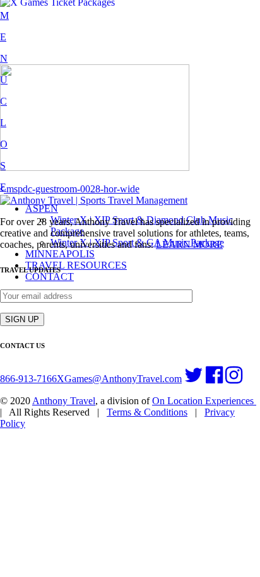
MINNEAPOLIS (60, 253)
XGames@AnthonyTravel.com (119, 378)
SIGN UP (22, 319)
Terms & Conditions (147, 412)
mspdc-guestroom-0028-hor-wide (71, 189)
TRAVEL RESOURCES (76, 265)
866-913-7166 (28, 378)
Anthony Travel (63, 400)
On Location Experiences (204, 400)
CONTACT (49, 276)
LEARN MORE (189, 244)
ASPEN (41, 208)
